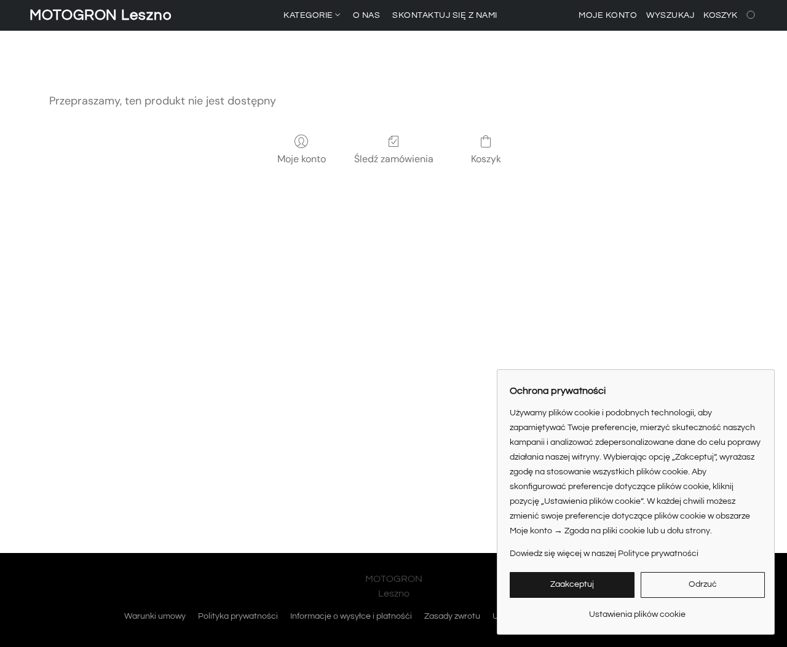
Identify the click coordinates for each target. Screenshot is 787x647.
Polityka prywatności (238, 616)
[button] (101, 15)
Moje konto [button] (608, 15)
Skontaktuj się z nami (444, 15)
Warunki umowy (155, 616)
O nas (367, 15)
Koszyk (486, 158)
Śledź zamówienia (393, 158)
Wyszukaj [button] (670, 15)
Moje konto (301, 158)
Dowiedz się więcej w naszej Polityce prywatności (604, 553)
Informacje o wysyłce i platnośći (351, 616)
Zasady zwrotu (452, 616)
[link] (637, 610)
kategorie (309, 15)
